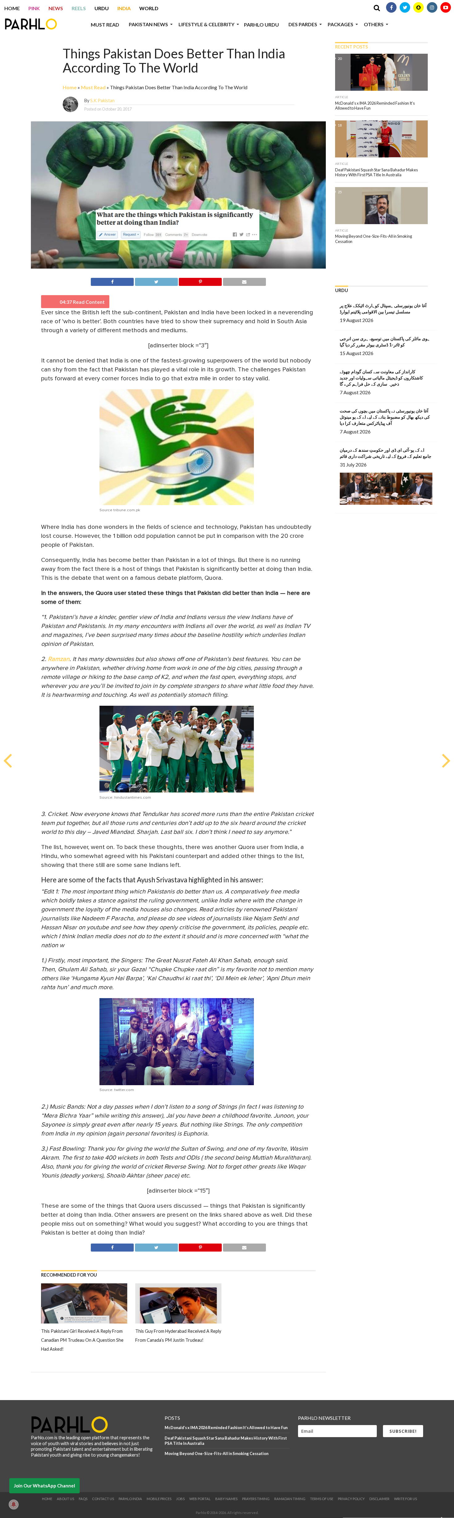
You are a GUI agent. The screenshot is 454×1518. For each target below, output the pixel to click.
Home (12, 8)
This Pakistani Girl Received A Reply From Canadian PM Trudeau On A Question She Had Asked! (82, 1340)
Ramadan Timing (289, 1499)
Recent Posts (351, 46)
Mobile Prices (159, 1499)
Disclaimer (379, 1499)
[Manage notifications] (14, 1504)
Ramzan (58, 659)
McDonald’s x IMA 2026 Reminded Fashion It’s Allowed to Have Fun (226, 1427)
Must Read (105, 24)
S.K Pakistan (102, 100)
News (55, 8)
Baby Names (226, 1499)
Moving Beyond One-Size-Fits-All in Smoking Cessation (216, 1453)
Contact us (103, 1499)
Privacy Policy (351, 1499)
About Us (65, 1499)
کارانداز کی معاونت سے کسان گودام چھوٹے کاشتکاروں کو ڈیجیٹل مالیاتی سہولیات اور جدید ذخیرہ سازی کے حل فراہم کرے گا (381, 378)
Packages (340, 24)
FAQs (83, 1499)
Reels (79, 8)
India (124, 8)
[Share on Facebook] (112, 281)
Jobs (180, 1499)
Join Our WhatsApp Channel (44, 1485)
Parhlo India (130, 1499)
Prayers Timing (256, 1499)
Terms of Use (321, 1499)
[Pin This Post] (200, 281)
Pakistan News (148, 24)
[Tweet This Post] (156, 281)
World (148, 8)
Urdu (102, 8)
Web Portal (200, 1499)
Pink (34, 8)
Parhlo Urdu (261, 24)
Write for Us (405, 1499)
